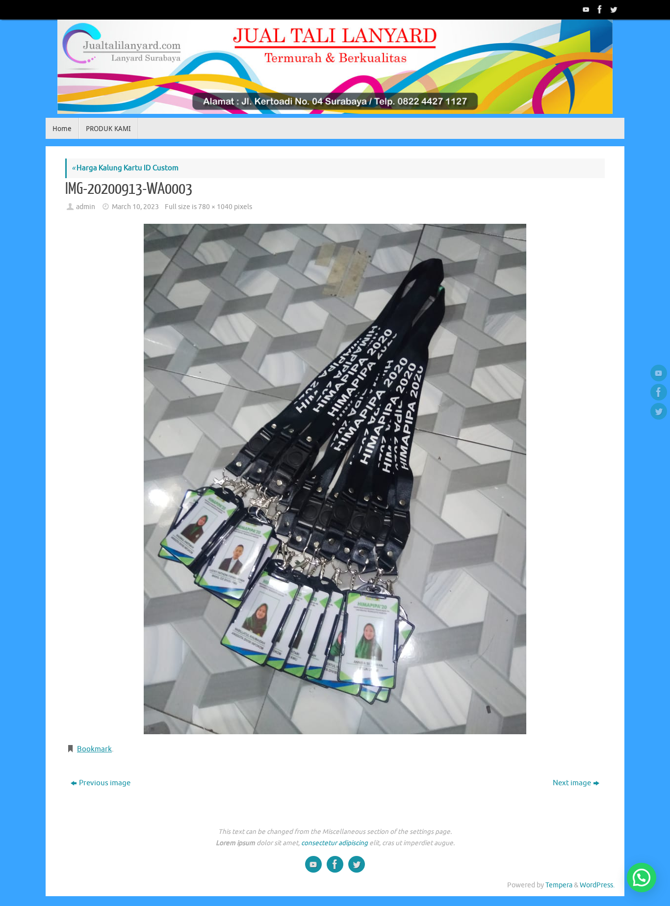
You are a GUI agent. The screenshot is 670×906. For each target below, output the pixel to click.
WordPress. (597, 885)
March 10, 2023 (135, 207)
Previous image (104, 783)
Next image (572, 783)
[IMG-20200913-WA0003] (335, 479)
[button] (641, 877)
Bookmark (94, 749)
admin (85, 207)
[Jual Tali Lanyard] (585, 9)
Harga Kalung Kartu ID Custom (125, 168)
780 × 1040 (215, 207)
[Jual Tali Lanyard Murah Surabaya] (599, 9)
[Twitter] (612, 9)
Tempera (558, 885)
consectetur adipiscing (334, 843)
